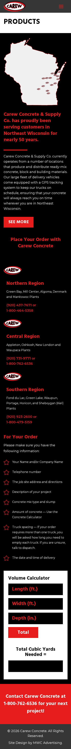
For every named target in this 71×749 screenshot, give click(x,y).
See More (18, 222)
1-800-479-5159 (19, 422)
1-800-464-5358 (19, 311)
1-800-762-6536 (19, 364)
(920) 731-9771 (18, 358)
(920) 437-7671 (19, 305)
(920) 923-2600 (19, 417)
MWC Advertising (47, 743)
